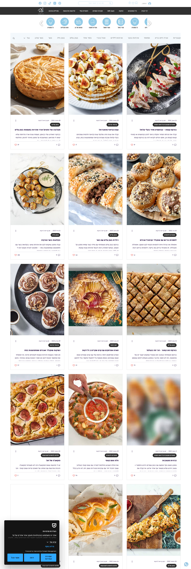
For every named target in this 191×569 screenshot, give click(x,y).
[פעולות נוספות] (131, 120)
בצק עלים (74, 38)
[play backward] (41, 23)
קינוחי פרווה (112, 125)
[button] (130, 3)
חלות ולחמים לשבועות (50, 455)
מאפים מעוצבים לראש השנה (164, 125)
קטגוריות (177, 38)
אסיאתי (147, 38)
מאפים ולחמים (169, 235)
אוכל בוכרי (101, 38)
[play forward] (149, 23)
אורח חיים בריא (161, 38)
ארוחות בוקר (133, 38)
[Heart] (133, 3)
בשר (50, 38)
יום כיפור (113, 345)
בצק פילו (61, 38)
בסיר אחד (87, 38)
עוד (28, 38)
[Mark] (136, 3)
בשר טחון (39, 38)
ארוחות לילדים (117, 38)
